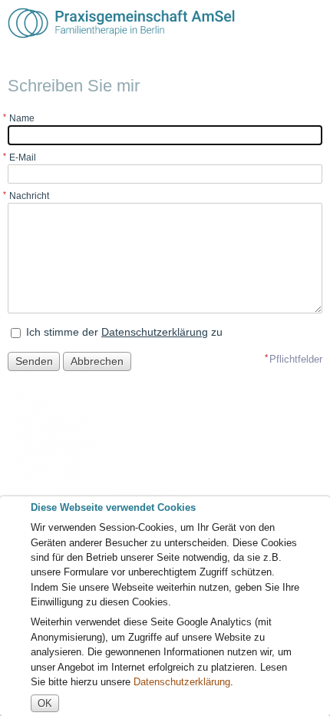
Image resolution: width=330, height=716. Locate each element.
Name (22, 118)
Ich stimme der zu (124, 332)
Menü (309, 23)
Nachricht (29, 196)
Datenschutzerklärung (154, 332)
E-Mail (22, 157)
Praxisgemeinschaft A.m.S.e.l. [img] (121, 23)
